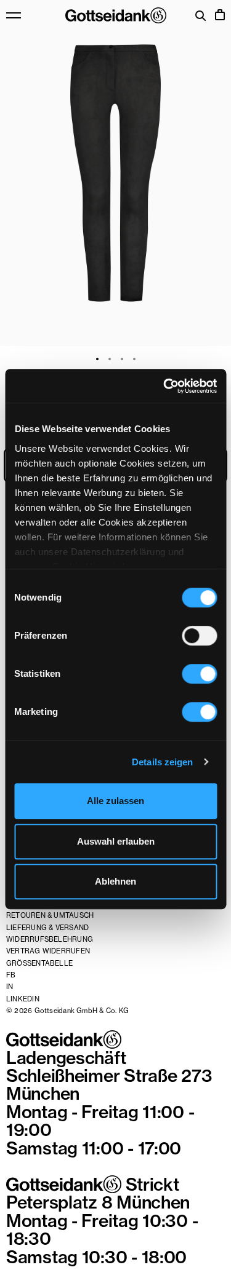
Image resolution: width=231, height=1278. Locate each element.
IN (9, 986)
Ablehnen (115, 881)
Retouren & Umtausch (50, 915)
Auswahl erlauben (116, 841)
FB (10, 975)
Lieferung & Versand (47, 927)
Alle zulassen (115, 800)
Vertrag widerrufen (48, 951)
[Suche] (200, 16)
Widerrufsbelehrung (49, 939)
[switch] (199, 635)
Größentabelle (39, 963)
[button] (115, 173)
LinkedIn (22, 999)
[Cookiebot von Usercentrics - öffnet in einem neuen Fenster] (164, 386)
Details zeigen (162, 762)
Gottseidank (115, 15)
